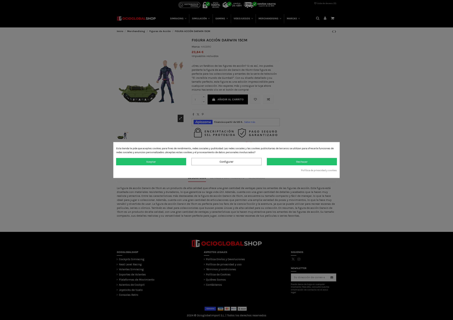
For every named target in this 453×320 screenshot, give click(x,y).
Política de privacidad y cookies (319, 170)
